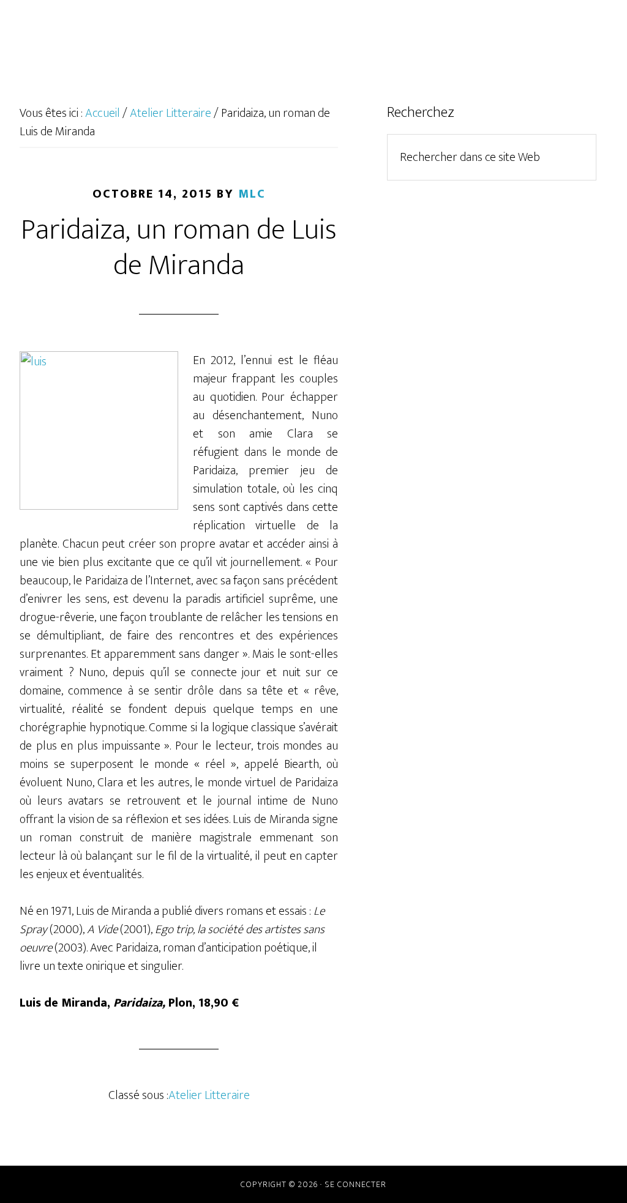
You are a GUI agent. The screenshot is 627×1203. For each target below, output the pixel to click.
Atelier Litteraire (209, 1095)
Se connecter (355, 1184)
